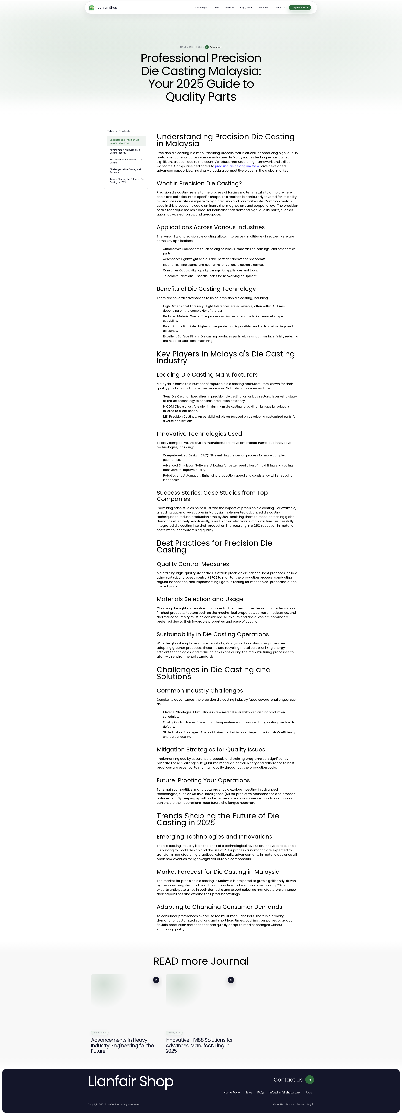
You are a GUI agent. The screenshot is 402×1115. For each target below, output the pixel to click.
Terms (300, 1104)
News (248, 1092)
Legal (310, 1104)
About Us (278, 1104)
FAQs (260, 1092)
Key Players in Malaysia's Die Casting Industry (125, 151)
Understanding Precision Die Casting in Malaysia (124, 141)
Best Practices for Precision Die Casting (126, 161)
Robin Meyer (216, 47)
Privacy (290, 1104)
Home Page (232, 1092)
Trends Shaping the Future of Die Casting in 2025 (127, 180)
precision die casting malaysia (237, 166)
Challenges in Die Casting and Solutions (125, 171)
